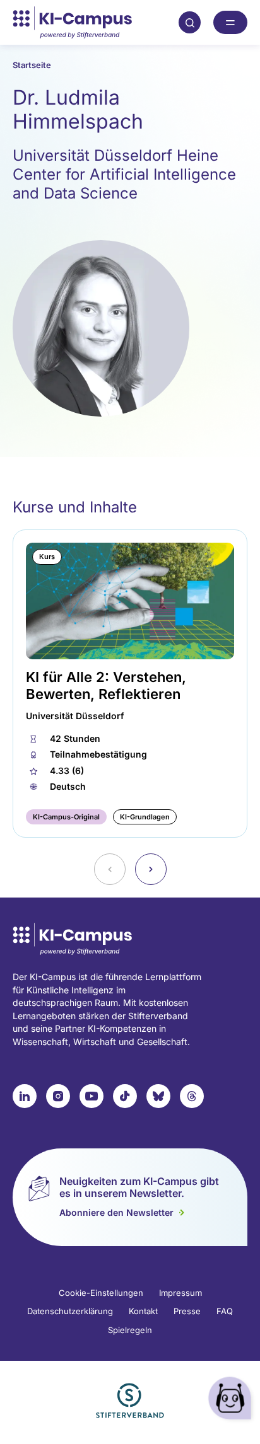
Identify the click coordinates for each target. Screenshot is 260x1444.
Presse (187, 1311)
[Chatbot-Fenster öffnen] (231, 1400)
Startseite (32, 65)
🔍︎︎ (190, 22)
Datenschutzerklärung (70, 1311)
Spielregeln (130, 1330)
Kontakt (143, 1311)
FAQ (224, 1311)
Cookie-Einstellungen (101, 1293)
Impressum (180, 1293)
